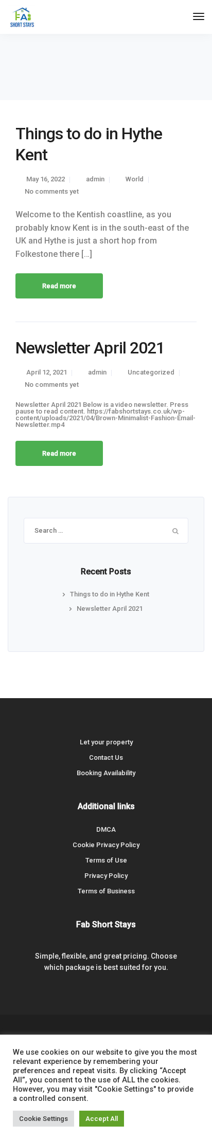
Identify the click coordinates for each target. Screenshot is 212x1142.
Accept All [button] (101, 1118)
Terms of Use (106, 860)
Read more (59, 286)
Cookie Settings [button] (43, 1118)
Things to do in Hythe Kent (109, 594)
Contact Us (106, 757)
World (135, 179)
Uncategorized (151, 372)
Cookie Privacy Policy (106, 845)
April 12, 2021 (46, 372)
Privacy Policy (106, 875)
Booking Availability (106, 773)
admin (95, 179)
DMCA (106, 829)
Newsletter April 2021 (90, 348)
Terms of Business (106, 891)
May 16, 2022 (45, 179)
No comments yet (52, 191)
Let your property (106, 742)
